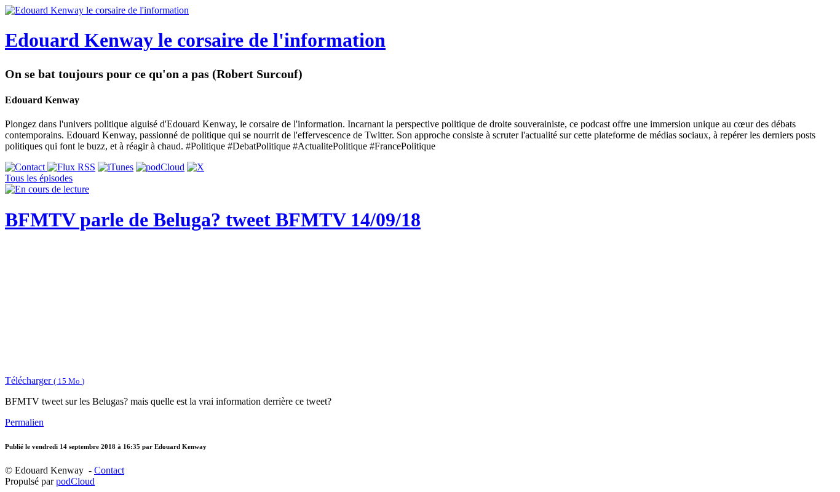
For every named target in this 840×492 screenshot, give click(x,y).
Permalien (24, 422)
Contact (109, 470)
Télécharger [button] (44, 380)
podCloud (75, 481)
